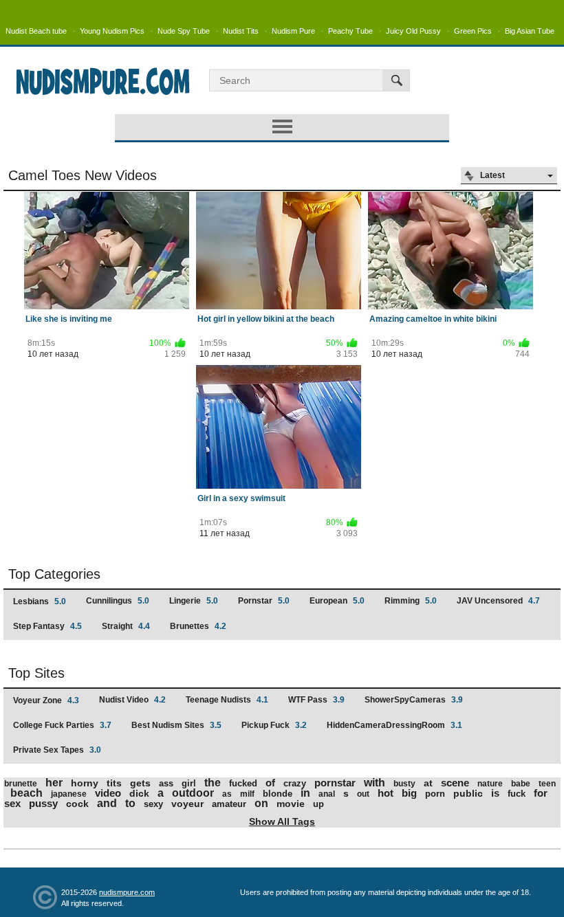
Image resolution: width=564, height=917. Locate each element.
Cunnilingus (117, 601)
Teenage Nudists (227, 700)
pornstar (335, 782)
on (261, 803)
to (130, 803)
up (318, 804)
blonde (277, 793)
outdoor (193, 793)
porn (435, 793)
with (374, 782)
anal (326, 794)
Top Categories (54, 574)
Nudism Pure (293, 31)
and (107, 803)
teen (547, 783)
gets (140, 782)
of (270, 782)
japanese (69, 794)
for (540, 793)
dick (139, 793)
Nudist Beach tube (36, 31)
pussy (43, 803)
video (108, 793)
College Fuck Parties (62, 725)
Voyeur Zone (46, 700)
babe (520, 783)
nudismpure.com (127, 892)
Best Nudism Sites (176, 725)
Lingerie (193, 601)
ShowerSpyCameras (414, 700)
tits (114, 782)
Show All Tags (282, 821)
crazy (294, 783)
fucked (243, 783)
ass (166, 783)
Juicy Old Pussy (413, 31)
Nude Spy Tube (184, 31)
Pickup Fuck (274, 725)
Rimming (410, 601)
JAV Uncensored (498, 601)
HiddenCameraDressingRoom (394, 725)
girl (189, 783)
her (54, 782)
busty (404, 783)
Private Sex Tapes (57, 750)
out (363, 794)
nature (490, 783)
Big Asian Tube (529, 31)
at (428, 782)
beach (26, 793)
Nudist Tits (241, 31)
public (468, 793)
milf (247, 794)
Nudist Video (132, 700)
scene (455, 782)
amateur (229, 804)
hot (385, 793)
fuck (516, 793)
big (409, 793)
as (227, 794)
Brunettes (198, 626)
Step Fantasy (47, 626)
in (305, 793)
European (337, 601)
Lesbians (39, 601)
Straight (126, 626)
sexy (153, 804)
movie (290, 803)
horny (84, 782)
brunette (20, 783)
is (495, 793)
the (212, 782)
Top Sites (36, 673)
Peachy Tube (350, 31)
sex (12, 803)
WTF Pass (316, 700)
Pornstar (264, 601)
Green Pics (473, 31)
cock (77, 803)
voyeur (187, 803)
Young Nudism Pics (112, 31)
